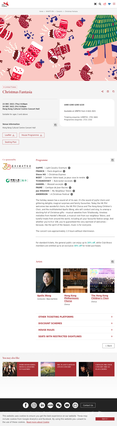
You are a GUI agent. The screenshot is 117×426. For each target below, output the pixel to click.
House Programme (31, 135)
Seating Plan (10, 142)
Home (41, 11)
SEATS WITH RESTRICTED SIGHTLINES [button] (60, 336)
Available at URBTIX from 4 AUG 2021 (80, 111)
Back (109, 345)
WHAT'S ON (50, 11)
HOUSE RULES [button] (46, 330)
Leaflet (8, 135)
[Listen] (69, 168)
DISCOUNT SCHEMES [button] (50, 323)
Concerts (59, 11)
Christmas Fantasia (71, 11)
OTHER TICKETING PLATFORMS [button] (55, 317)
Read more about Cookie (38, 422)
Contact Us (88, 405)
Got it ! (105, 418)
